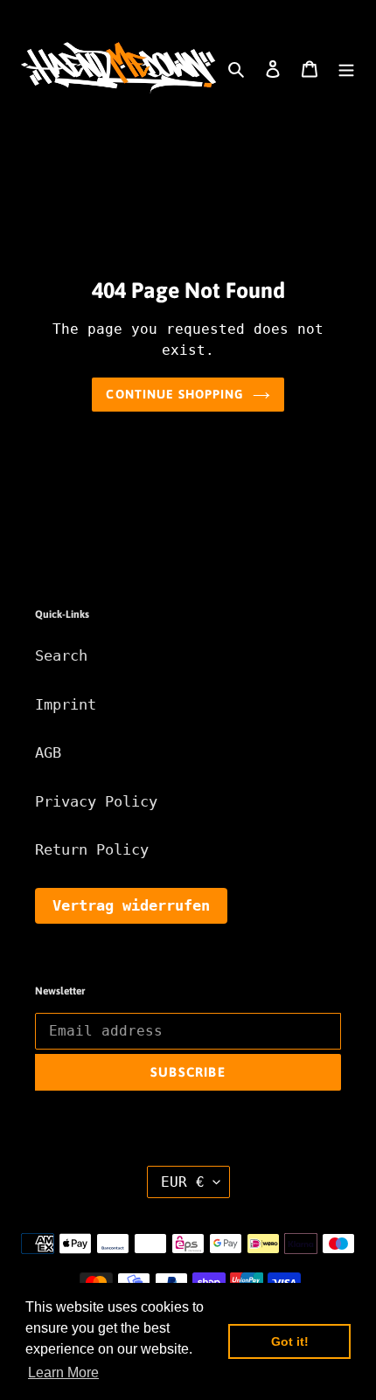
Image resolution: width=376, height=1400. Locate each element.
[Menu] (346, 68)
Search (61, 655)
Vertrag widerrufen (131, 905)
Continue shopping (174, 394)
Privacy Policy (96, 801)
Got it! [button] (290, 1341)
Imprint (65, 704)
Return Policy (92, 849)
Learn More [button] (63, 1372)
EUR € (183, 1182)
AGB (48, 752)
